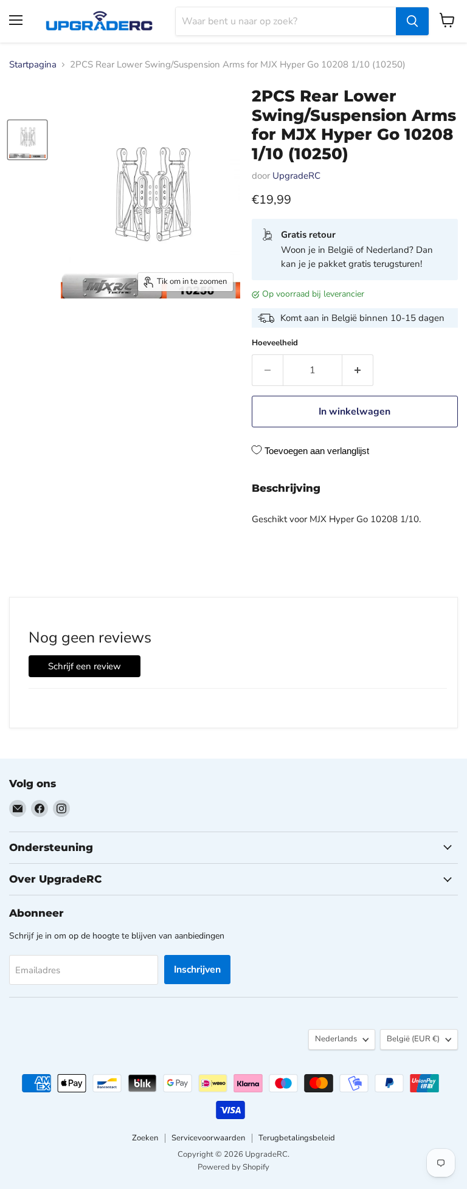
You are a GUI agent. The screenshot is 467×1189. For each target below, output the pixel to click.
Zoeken (145, 1137)
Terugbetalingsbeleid (296, 1137)
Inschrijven (197, 969)
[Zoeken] (412, 21)
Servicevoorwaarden (208, 1137)
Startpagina (33, 65)
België (413, 1038)
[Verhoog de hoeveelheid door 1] (357, 370)
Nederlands (336, 1038)
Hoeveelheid (275, 343)
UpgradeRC (296, 176)
